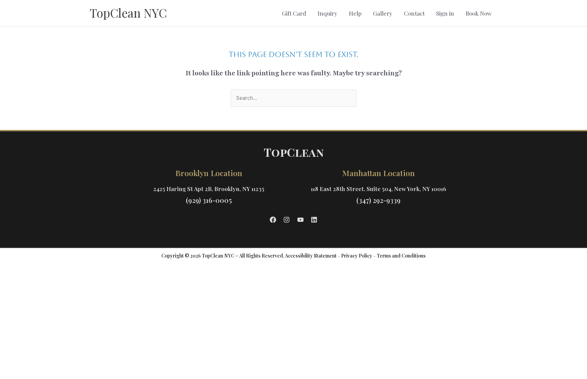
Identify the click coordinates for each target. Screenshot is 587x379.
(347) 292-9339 (378, 200)
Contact (414, 13)
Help (355, 13)
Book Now (479, 13)
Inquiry (327, 13)
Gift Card (294, 13)
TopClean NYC (128, 13)
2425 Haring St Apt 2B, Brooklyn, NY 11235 (208, 188)
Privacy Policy (356, 255)
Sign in (445, 13)
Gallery (382, 13)
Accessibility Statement (311, 255)
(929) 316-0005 (209, 200)
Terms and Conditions (401, 255)
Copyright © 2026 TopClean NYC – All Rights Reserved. (222, 255)
